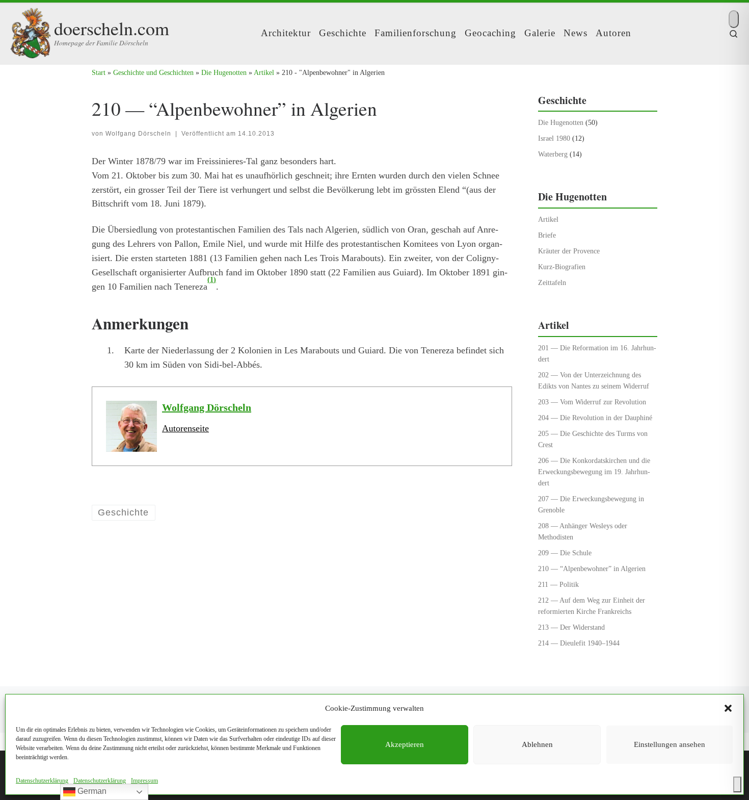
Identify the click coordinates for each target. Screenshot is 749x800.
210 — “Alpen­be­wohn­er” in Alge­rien (592, 568)
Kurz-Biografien (561, 267)
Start (98, 72)
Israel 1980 (554, 138)
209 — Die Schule (565, 553)
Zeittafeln (552, 282)
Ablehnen (537, 744)
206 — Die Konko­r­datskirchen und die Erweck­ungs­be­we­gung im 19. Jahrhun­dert (594, 471)
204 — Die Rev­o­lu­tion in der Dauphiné (595, 418)
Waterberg (553, 154)
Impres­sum (144, 780)
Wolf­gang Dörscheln (206, 407)
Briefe (547, 235)
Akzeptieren (404, 744)
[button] (728, 708)
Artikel (264, 72)
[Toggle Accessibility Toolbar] (737, 784)
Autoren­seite (185, 428)
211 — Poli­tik (558, 584)
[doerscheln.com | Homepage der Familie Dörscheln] (30, 30)
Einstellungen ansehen (669, 744)
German (90, 791)
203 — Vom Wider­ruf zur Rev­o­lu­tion (592, 402)
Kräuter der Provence (569, 251)
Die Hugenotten (224, 72)
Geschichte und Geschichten (153, 72)
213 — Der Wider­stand (571, 627)
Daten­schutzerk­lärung (42, 780)
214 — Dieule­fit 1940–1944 (579, 643)
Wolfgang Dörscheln (138, 133)
